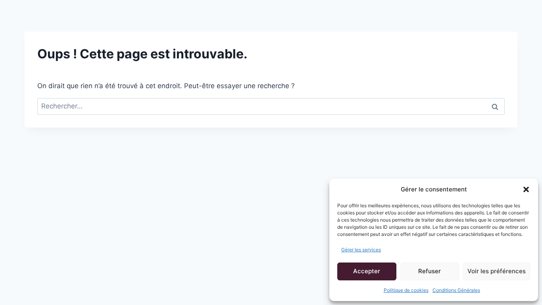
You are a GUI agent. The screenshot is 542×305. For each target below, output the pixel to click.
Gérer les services (361, 250)
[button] (526, 189)
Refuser (429, 271)
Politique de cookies (406, 290)
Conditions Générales (456, 290)
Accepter (366, 271)
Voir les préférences (496, 271)
